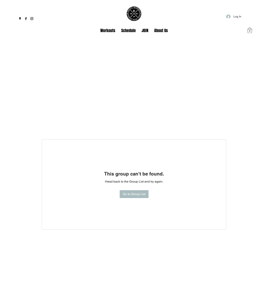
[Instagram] (32, 19)
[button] (249, 30)
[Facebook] (26, 19)
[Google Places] (20, 19)
